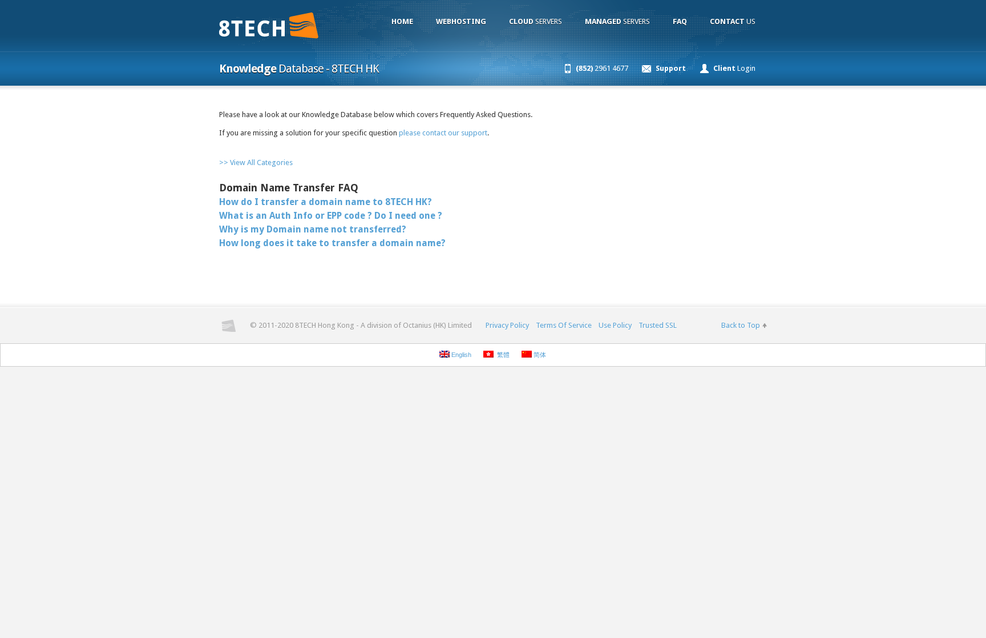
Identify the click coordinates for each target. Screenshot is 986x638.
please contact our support (443, 133)
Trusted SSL (658, 325)
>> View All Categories (256, 162)
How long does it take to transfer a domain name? (332, 243)
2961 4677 (602, 68)
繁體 (502, 354)
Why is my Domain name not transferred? (312, 229)
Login (734, 68)
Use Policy (615, 325)
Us (732, 21)
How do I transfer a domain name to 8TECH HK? (325, 201)
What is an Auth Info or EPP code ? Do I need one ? (330, 215)
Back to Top (740, 325)
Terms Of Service (564, 325)
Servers (535, 21)
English (460, 354)
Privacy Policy (507, 325)
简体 (539, 354)
